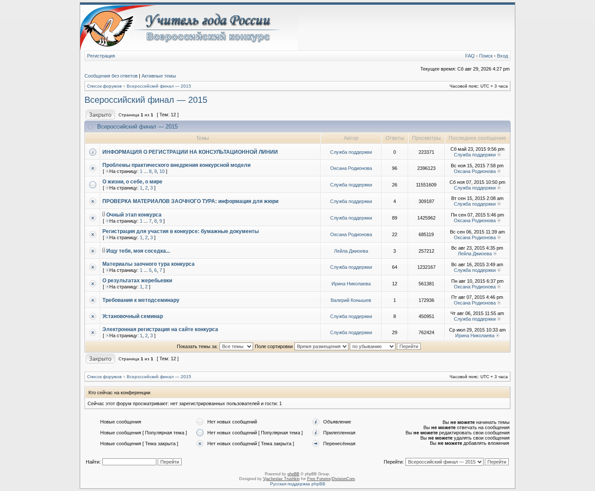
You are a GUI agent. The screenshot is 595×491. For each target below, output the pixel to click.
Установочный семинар (132, 316)
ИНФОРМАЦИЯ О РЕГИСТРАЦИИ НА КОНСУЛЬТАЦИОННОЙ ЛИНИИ (190, 152)
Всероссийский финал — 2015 (159, 86)
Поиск (486, 55)
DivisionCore (343, 479)
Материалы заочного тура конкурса (148, 264)
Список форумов (104, 86)
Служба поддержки (351, 152)
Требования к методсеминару (140, 300)
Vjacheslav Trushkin (281, 479)
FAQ (470, 55)
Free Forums (319, 479)
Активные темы (159, 75)
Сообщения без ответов (111, 75)
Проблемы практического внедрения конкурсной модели (176, 165)
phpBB (293, 474)
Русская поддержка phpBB (297, 483)
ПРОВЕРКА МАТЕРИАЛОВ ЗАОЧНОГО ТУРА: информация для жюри (190, 201)
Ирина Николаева (351, 283)
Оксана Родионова (351, 168)
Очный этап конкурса (134, 215)
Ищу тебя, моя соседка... (138, 251)
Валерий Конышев (351, 300)
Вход (502, 55)
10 (162, 171)
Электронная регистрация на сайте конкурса (160, 329)
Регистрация (101, 55)
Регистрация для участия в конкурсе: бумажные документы (180, 231)
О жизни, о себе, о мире (132, 182)
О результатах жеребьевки (137, 281)
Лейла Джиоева (351, 251)
